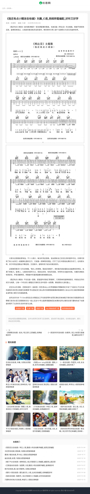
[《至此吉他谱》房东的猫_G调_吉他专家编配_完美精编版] (45, 420)
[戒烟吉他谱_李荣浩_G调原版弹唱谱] (71, 375)
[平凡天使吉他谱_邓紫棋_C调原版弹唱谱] (18, 420)
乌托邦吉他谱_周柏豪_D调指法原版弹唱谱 (20, 451)
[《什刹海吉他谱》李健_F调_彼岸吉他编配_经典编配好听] (45, 397)
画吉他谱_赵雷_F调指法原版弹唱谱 (17, 458)
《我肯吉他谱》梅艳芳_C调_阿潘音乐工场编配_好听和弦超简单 (28, 476)
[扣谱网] (45, 3)
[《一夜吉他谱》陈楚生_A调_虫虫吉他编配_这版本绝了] (71, 353)
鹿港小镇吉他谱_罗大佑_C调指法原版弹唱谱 (21, 455)
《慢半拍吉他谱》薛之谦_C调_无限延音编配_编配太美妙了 (71, 408)
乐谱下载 (30, 308)
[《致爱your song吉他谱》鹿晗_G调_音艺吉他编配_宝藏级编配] (45, 353)
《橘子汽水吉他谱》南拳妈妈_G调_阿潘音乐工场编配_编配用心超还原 (30, 462)
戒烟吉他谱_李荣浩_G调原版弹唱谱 (71, 385)
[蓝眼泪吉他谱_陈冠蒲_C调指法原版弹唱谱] (45, 375)
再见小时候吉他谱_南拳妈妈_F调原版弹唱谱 (18, 385)
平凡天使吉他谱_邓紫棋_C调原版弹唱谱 (18, 430)
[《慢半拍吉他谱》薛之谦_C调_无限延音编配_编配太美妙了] (71, 397)
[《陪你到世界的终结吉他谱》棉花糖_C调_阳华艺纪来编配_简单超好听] (71, 420)
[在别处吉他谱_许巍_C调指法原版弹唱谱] (18, 353)
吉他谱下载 (20, 308)
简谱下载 (39, 308)
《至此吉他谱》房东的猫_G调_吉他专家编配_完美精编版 (45, 430)
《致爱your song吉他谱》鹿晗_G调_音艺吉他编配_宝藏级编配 (45, 363)
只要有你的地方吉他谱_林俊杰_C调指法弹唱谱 (21, 480)
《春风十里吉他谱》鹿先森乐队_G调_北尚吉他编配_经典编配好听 (28, 472)
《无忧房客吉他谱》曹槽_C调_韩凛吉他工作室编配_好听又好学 (18, 408)
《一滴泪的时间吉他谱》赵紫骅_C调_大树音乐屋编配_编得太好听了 (65, 334)
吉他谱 (9, 8)
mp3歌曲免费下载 (52, 308)
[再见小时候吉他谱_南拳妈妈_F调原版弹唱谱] (18, 375)
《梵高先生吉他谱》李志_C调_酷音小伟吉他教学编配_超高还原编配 (29, 447)
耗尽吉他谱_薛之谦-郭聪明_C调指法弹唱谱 (20, 469)
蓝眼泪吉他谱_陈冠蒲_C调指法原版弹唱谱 (45, 385)
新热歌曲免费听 (68, 308)
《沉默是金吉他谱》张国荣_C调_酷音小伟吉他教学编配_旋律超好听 (29, 465)
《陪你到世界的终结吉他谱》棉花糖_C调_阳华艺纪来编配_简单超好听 (71, 430)
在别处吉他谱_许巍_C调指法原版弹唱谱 (18, 363)
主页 (3, 8)
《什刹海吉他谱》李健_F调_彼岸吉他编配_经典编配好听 (45, 408)
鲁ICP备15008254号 (67, 490)
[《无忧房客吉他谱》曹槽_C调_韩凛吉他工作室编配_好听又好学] (18, 397)
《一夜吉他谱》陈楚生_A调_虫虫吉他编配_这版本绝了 (71, 363)
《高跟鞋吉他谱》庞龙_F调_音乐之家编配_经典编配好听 (24, 334)
